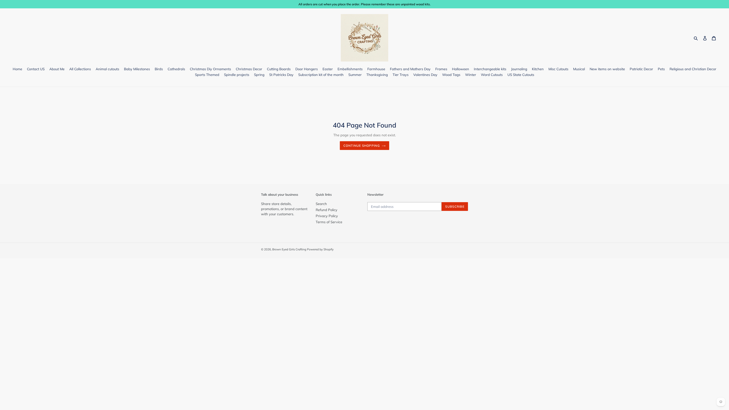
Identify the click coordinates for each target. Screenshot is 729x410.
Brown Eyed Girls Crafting (289, 249)
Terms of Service (329, 222)
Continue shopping (361, 145)
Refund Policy (326, 210)
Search (321, 204)
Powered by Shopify (320, 249)
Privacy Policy (327, 216)
